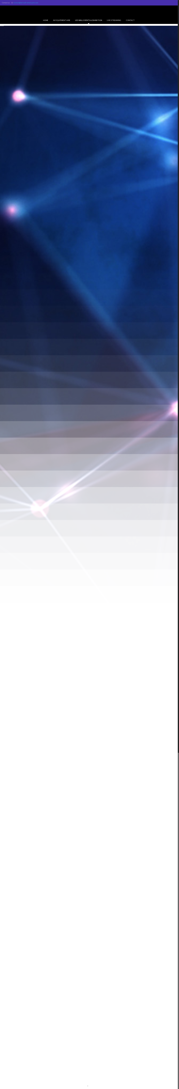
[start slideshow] (84, 1085)
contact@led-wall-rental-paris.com (26, 3)
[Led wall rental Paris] (89, 10)
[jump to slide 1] (88, 1086)
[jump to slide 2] (90, 1086)
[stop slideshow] (93, 1085)
